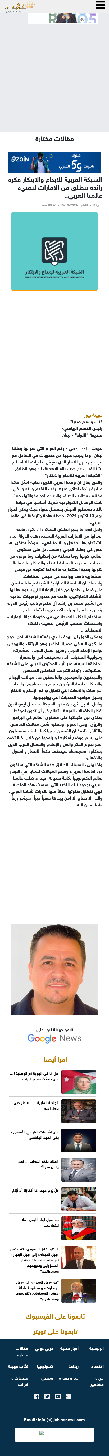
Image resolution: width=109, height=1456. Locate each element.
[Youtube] (58, 1395)
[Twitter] (47, 1395)
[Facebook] (36, 1395)
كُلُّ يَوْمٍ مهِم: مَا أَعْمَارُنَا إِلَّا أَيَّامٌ (35, 1190)
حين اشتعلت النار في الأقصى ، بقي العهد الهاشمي (35, 1134)
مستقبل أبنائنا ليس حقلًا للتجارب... (40, 1222)
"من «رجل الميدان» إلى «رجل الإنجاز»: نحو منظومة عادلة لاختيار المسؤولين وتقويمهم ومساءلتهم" (37, 1290)
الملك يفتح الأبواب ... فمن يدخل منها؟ (38, 1163)
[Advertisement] (54, 73)
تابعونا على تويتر (55, 1330)
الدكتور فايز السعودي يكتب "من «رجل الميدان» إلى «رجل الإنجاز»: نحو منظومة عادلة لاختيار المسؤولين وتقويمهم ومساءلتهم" (34, 1259)
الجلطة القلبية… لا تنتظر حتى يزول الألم (36, 1105)
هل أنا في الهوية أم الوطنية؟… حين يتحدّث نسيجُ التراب (34, 1076)
